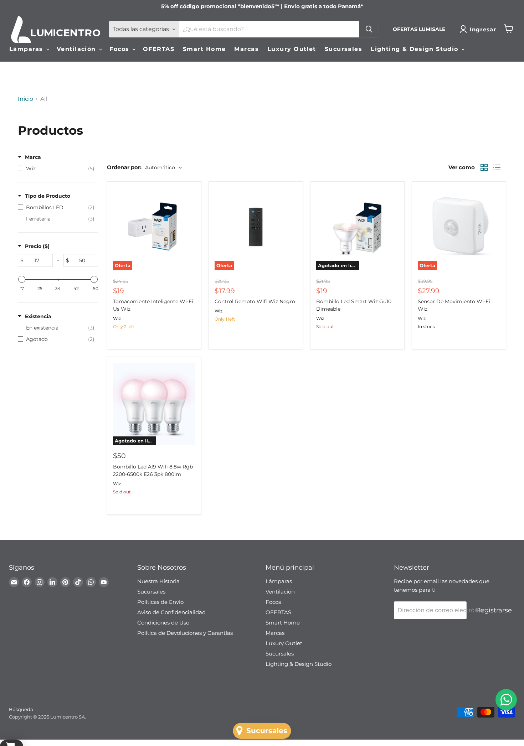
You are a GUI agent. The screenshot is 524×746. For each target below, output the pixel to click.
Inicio (25, 99)
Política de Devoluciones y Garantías (185, 633)
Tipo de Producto (47, 196)
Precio (37, 246)
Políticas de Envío (160, 602)
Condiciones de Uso (163, 622)
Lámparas (27, 49)
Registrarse (494, 610)
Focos (120, 49)
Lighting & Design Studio (416, 49)
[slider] (21, 279)
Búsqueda (21, 709)
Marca (33, 157)
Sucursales (343, 49)
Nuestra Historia (158, 581)
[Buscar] (369, 29)
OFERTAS (158, 49)
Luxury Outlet (291, 49)
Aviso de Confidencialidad (171, 612)
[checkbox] (56, 168)
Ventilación (77, 49)
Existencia (38, 316)
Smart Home (204, 49)
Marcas (246, 49)
